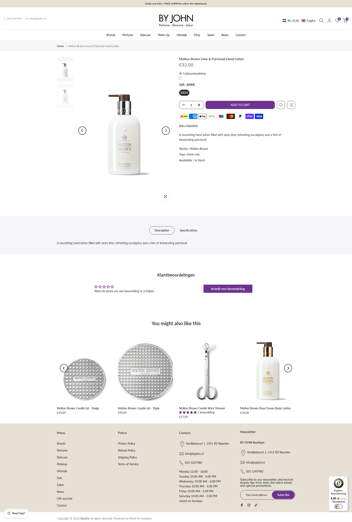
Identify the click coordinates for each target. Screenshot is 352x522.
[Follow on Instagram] (249, 505)
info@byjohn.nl (37, 18)
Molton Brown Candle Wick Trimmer (202, 408)
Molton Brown (199, 148)
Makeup (62, 464)
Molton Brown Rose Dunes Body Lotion (265, 408)
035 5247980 (14, 18)
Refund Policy (126, 450)
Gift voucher (65, 498)
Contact (241, 35)
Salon (210, 35)
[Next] (166, 131)
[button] (299, 20)
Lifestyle (182, 35)
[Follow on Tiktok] (255, 505)
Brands (111, 35)
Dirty (197, 35)
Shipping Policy (127, 457)
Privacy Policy (126, 443)
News (225, 35)
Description (162, 230)
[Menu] (345, 478)
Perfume (127, 35)
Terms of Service (128, 464)
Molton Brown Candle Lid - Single (78, 408)
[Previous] (82, 131)
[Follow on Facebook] (241, 505)
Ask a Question (188, 126)
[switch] (338, 506)
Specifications (188, 230)
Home (60, 46)
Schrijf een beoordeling (228, 289)
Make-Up (163, 35)
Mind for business (140, 518)
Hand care (193, 154)
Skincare (145, 35)
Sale (59, 478)
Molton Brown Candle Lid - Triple (138, 408)
